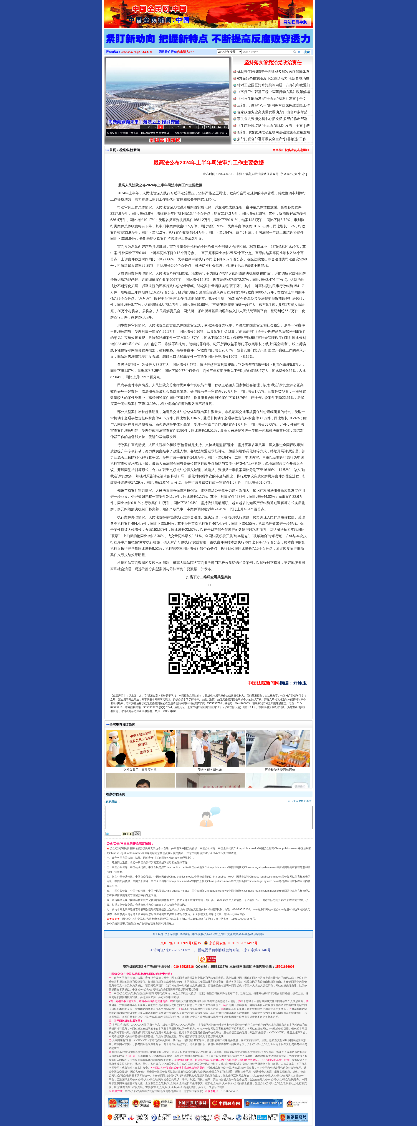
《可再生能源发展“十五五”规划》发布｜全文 (271, 98)
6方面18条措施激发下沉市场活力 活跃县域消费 (273, 78)
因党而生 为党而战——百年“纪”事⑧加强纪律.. (139, 133)
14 (219, 127)
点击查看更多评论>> (300, 801)
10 (195, 127)
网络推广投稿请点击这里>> (291, 150)
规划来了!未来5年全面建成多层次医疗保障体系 (273, 71)
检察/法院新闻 (129, 150)
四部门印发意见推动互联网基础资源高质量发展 (273, 132)
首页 (112, 150)
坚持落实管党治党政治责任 (273, 62)
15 (225, 127)
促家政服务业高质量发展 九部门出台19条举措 (272, 112)
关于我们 (157, 934)
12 (207, 127)
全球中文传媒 (140, 12)
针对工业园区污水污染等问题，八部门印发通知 (273, 85)
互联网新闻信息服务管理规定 (173, 857)
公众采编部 (171, 934)
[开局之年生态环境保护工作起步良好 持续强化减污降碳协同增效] (208, 43)
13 (213, 127)
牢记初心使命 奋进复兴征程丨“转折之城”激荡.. (200, 133)
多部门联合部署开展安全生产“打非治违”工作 (271, 139)
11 (201, 127)
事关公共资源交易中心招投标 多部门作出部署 (272, 119)
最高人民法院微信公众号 (262, 174)
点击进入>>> (185, 51)
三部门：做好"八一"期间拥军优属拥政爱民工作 (273, 105)
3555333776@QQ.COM (136, 51)
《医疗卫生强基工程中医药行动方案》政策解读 (273, 92)
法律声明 (185, 934)
